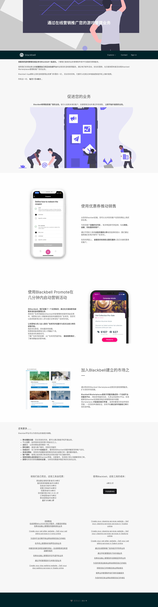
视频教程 (48, 521)
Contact (124, 55)
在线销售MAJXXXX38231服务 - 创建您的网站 (48, 524)
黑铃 (83, 601)
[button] (79, 70)
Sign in (134, 55)
